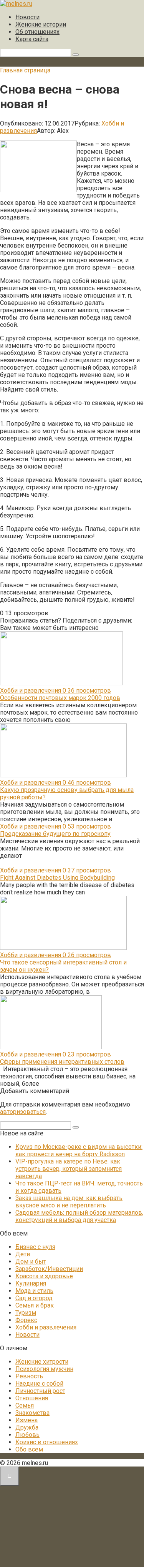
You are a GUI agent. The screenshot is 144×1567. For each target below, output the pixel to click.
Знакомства (32, 1412)
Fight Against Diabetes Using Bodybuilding (57, 877)
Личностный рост (40, 1391)
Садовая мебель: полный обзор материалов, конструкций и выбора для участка (79, 1216)
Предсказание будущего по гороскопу (55, 833)
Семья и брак (34, 1305)
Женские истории (40, 24)
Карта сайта (31, 39)
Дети (22, 1254)
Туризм (25, 1312)
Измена (26, 1420)
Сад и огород (34, 1298)
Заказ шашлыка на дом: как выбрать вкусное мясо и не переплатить (68, 1201)
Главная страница (25, 70)
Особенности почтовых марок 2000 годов (60, 697)
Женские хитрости (41, 1361)
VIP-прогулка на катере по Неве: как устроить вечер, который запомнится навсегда (68, 1169)
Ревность (29, 1376)
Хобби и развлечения (45, 1327)
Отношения (31, 1398)
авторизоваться (23, 1111)
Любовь (27, 1434)
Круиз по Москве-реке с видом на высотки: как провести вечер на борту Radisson (78, 1150)
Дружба (26, 1427)
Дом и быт (30, 1261)
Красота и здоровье (44, 1276)
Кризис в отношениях (46, 1442)
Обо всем (29, 1449)
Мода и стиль (34, 1290)
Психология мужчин (44, 1369)
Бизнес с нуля (35, 1247)
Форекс (26, 1320)
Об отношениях (37, 31)
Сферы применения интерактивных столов (62, 1061)
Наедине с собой (39, 1383)
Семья (24, 1405)
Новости (27, 17)
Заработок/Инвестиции (49, 1268)
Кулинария (30, 1283)
